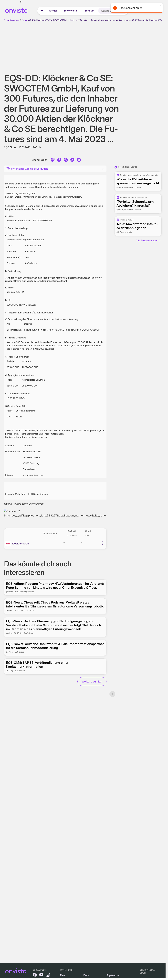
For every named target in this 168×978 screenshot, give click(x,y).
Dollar (86, 975)
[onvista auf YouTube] (41, 975)
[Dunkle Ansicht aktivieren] (21, 1)
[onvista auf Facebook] (35, 975)
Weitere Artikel (92, 681)
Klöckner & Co (20, 543)
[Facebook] (59, 160)
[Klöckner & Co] (8, 543)
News (24, 20)
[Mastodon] (53, 160)
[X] (72, 160)
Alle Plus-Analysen (147, 240)
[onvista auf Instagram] (48, 975)
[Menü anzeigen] (42, 10)
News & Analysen (12, 20)
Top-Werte (113, 975)
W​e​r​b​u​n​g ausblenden (111, 44)
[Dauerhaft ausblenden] (103, 168)
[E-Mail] (79, 160)
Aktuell (53, 10)
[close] (160, 5)
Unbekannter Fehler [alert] (130, 8)
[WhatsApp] (66, 160)
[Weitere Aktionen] (102, 543)
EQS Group (10, 147)
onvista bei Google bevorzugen (29, 168)
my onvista (70, 10)
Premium (89, 10)
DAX (62, 975)
